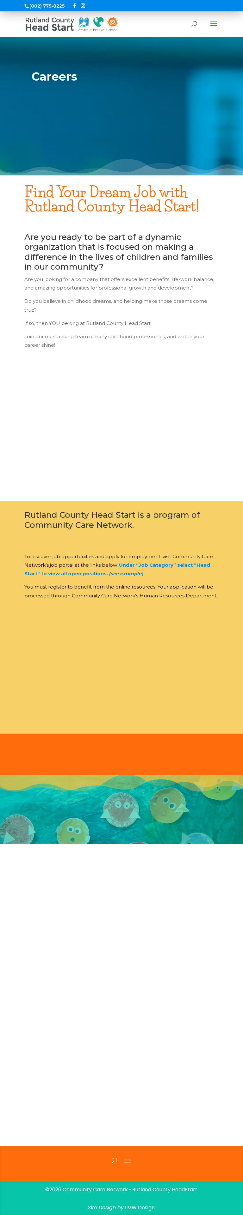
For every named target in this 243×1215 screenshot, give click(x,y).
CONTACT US (121, 1034)
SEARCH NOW (121, 617)
